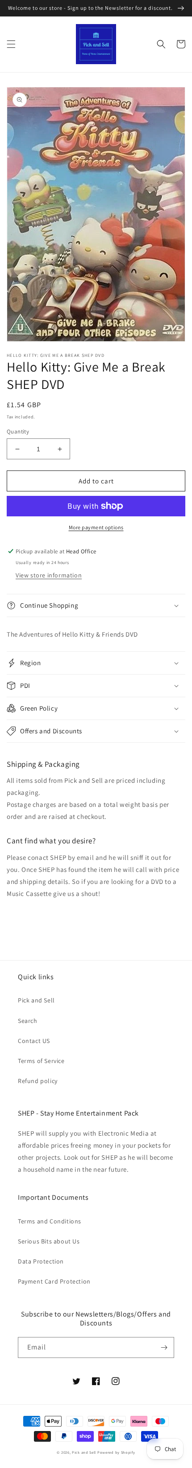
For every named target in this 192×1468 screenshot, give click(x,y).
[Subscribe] (164, 1347)
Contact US (34, 1041)
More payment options (96, 527)
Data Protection (41, 1261)
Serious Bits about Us (49, 1241)
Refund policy (38, 1081)
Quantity (18, 431)
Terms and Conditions (49, 1221)
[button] (11, 44)
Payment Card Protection (54, 1281)
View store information (49, 575)
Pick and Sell (36, 1000)
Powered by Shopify (116, 1452)
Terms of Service (41, 1061)
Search (28, 1021)
